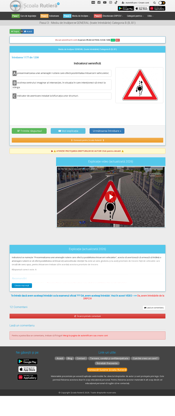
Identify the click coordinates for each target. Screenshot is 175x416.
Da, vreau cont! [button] (119, 63)
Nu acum (53, 63)
